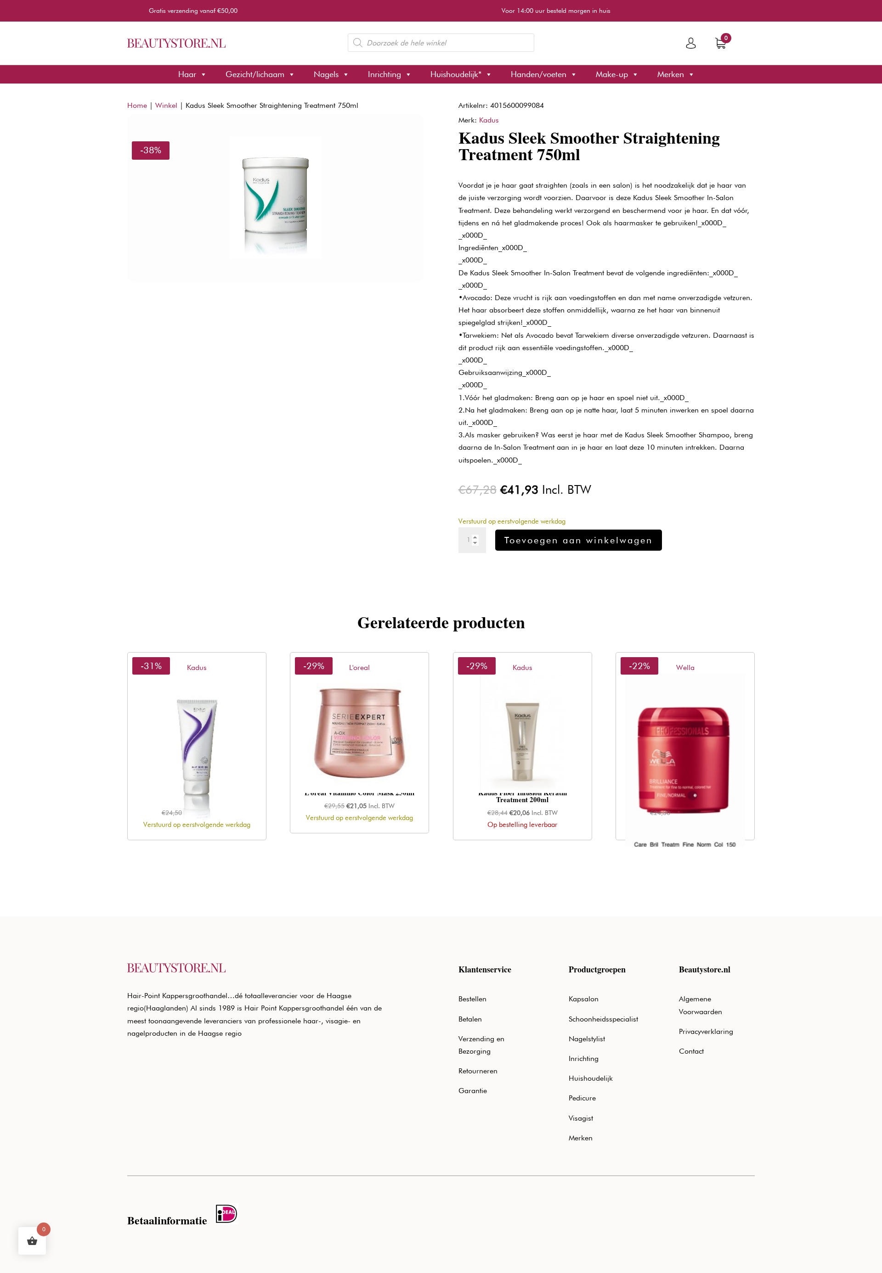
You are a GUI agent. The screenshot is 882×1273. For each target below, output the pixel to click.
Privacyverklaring (706, 1031)
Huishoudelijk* (455, 74)
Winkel (166, 105)
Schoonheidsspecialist (603, 1019)
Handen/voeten (538, 74)
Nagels (326, 74)
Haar (187, 74)
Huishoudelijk (591, 1078)
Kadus (489, 120)
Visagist (581, 1118)
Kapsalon (584, 998)
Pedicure (582, 1098)
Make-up (612, 74)
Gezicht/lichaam (255, 74)
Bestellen (472, 998)
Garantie (472, 1090)
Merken (670, 74)
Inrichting (384, 74)
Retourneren (478, 1070)
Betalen (470, 1019)
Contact (691, 1051)
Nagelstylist (587, 1038)
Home (137, 105)
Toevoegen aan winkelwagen (578, 540)
